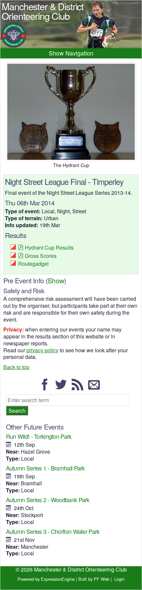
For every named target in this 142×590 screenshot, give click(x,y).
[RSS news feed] (79, 387)
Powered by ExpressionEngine (46, 579)
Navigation (79, 53)
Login (119, 579)
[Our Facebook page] (46, 387)
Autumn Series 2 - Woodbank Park (47, 500)
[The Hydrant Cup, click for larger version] (71, 111)
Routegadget (33, 263)
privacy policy (42, 350)
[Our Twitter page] (62, 387)
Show (56, 280)
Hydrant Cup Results (49, 247)
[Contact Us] (95, 387)
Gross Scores (40, 256)
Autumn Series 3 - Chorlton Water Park (53, 531)
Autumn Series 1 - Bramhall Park (45, 468)
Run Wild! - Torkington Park (39, 436)
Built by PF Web (93, 579)
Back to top (16, 367)
